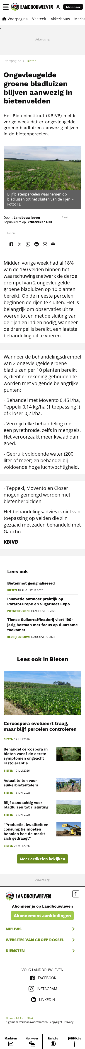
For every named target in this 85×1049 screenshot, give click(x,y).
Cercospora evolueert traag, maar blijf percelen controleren (40, 726)
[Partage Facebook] (11, 244)
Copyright (56, 1022)
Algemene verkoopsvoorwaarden (27, 1022)
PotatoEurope (18, 611)
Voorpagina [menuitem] (18, 18)
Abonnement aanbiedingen (42, 915)
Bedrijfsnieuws (18, 637)
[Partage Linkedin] (36, 244)
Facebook (47, 977)
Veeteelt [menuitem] (39, 18)
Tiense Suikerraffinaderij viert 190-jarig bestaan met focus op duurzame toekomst (42, 624)
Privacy (68, 1022)
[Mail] (45, 244)
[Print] (53, 244)
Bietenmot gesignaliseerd (31, 583)
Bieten (12, 590)
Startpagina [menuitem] (12, 61)
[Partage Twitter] (19, 244)
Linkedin (47, 999)
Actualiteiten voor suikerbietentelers (21, 782)
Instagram (47, 988)
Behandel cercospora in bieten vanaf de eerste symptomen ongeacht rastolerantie (26, 756)
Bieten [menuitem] (31, 61)
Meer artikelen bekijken (42, 858)
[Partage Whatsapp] (28, 244)
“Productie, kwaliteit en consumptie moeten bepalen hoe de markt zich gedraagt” (26, 831)
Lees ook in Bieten (42, 659)
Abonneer (73, 7)
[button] (6, 7)
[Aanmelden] (58, 7)
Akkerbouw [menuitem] (60, 18)
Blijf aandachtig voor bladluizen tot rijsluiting (26, 804)
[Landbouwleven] (32, 7)
